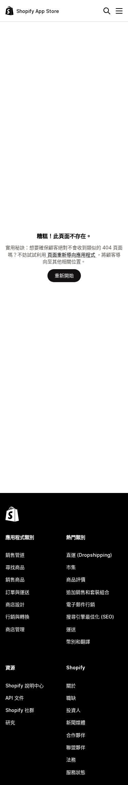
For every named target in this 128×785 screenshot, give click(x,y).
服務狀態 (75, 772)
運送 (71, 629)
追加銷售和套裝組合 (87, 592)
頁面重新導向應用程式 (71, 255)
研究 (10, 722)
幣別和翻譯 (78, 641)
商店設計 (15, 604)
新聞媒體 (75, 722)
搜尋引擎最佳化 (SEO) (90, 617)
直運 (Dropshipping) (89, 555)
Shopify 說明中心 (24, 685)
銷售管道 (15, 555)
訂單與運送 (17, 592)
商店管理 (15, 629)
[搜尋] (106, 11)
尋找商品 (15, 567)
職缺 (71, 698)
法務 (71, 759)
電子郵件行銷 (80, 604)
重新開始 (64, 275)
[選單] (119, 11)
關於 (71, 685)
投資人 (73, 710)
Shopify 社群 (19, 710)
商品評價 (75, 579)
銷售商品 (15, 579)
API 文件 (14, 698)
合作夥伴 (75, 735)
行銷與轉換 (17, 617)
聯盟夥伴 (75, 747)
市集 (71, 567)
